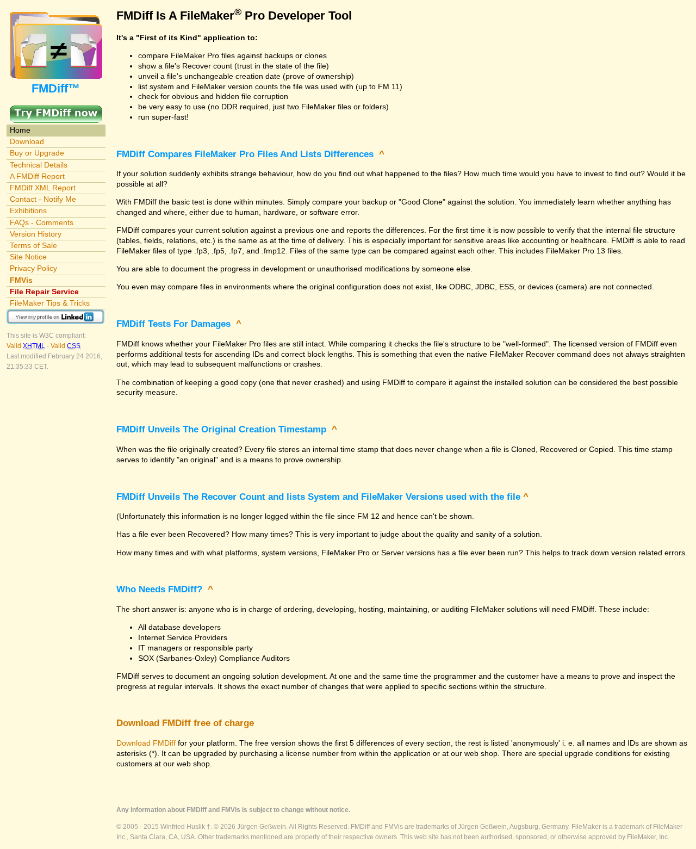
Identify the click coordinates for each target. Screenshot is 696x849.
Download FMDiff (146, 743)
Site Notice (28, 256)
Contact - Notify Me (43, 199)
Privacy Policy (33, 268)
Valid (26, 346)
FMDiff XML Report (43, 187)
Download (27, 141)
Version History (35, 234)
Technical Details (38, 164)
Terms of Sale (33, 245)
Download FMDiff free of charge (185, 723)
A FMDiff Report (37, 176)
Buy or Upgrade (37, 152)
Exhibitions (28, 210)
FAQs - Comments (41, 222)
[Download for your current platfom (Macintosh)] (56, 110)
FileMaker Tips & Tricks (50, 303)
